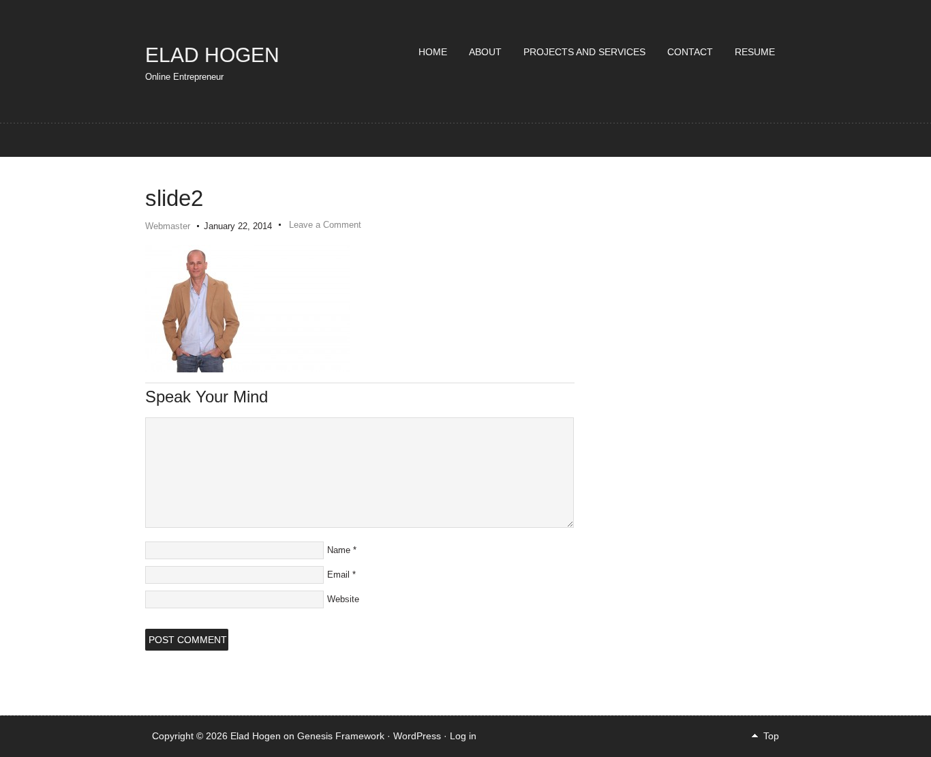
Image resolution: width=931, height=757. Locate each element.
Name (338, 550)
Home (432, 51)
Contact (690, 51)
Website (343, 599)
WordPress (417, 735)
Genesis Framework (340, 735)
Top (771, 735)
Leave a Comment (325, 225)
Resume (755, 51)
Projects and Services (584, 51)
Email (338, 574)
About (485, 51)
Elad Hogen (212, 55)
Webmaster (167, 226)
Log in (463, 735)
